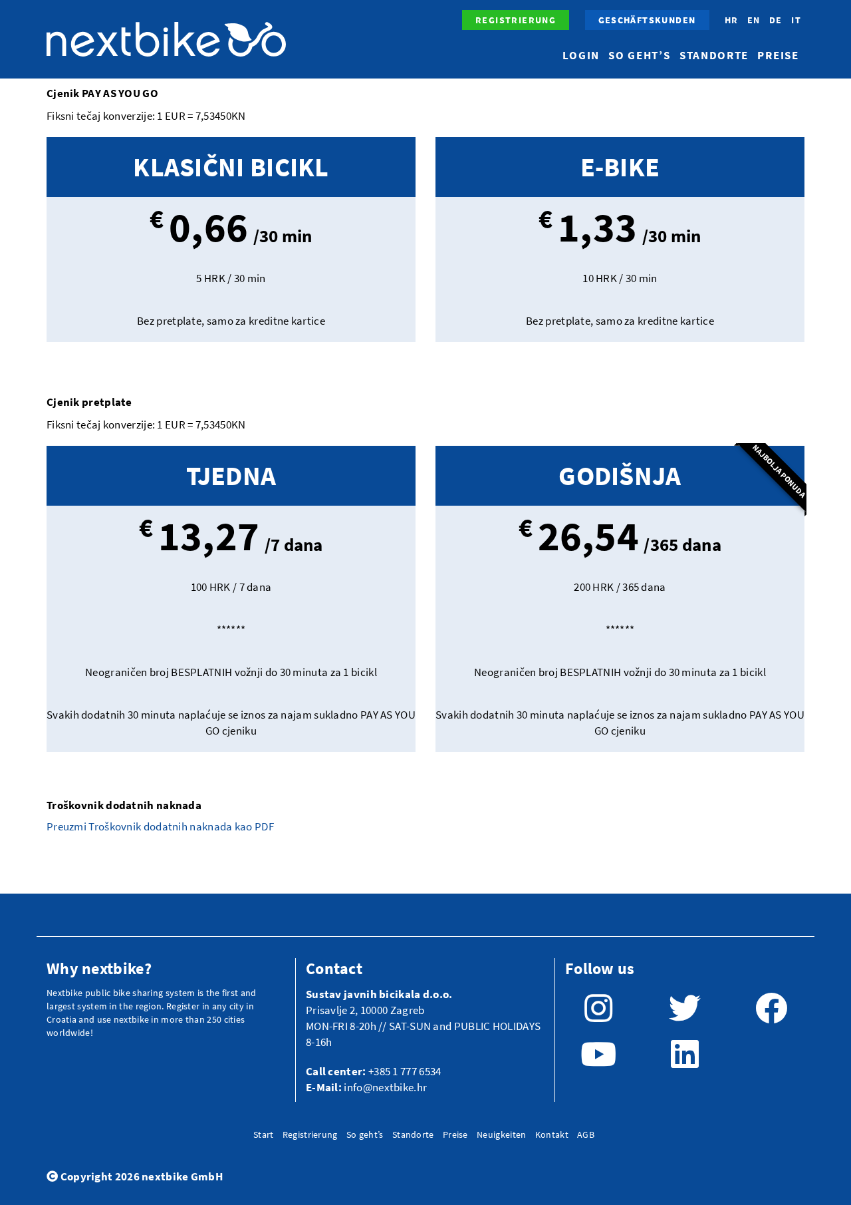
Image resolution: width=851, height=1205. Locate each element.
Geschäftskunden (647, 20)
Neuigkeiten (501, 1134)
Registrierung (515, 20)
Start (263, 1134)
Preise (777, 55)
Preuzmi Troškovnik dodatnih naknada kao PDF (161, 826)
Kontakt (551, 1134)
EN (754, 20)
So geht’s (639, 55)
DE (776, 20)
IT (796, 20)
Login (581, 55)
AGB (585, 1134)
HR (732, 20)
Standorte (714, 55)
